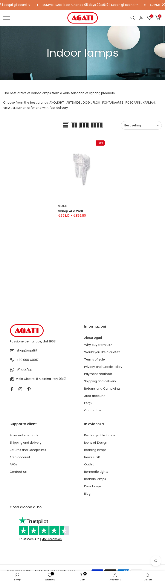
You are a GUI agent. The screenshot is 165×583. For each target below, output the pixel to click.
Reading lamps (95, 450)
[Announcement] (82, 5)
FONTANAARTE (112, 102)
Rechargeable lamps (99, 435)
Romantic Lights (96, 472)
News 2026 (92, 457)
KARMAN (149, 102)
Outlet (89, 464)
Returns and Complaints (102, 389)
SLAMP (17, 108)
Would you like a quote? (102, 352)
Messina (45, 379)
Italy (55, 379)
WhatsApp (24, 369)
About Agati (93, 338)
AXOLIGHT (56, 102)
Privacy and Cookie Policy (103, 367)
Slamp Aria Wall (70, 211)
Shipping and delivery (100, 381)
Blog (87, 494)
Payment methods (98, 374)
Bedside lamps (95, 479)
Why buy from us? (98, 345)
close (162, 4)
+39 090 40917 (28, 360)
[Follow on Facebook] (12, 389)
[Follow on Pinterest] (29, 389)
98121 (62, 379)
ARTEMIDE (73, 102)
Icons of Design (95, 443)
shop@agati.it (27, 350)
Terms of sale (94, 360)
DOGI (86, 102)
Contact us (92, 410)
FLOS (96, 102)
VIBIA (6, 108)
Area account (94, 396)
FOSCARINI (133, 102)
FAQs (88, 403)
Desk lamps (92, 486)
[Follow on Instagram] (20, 389)
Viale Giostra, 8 (27, 379)
